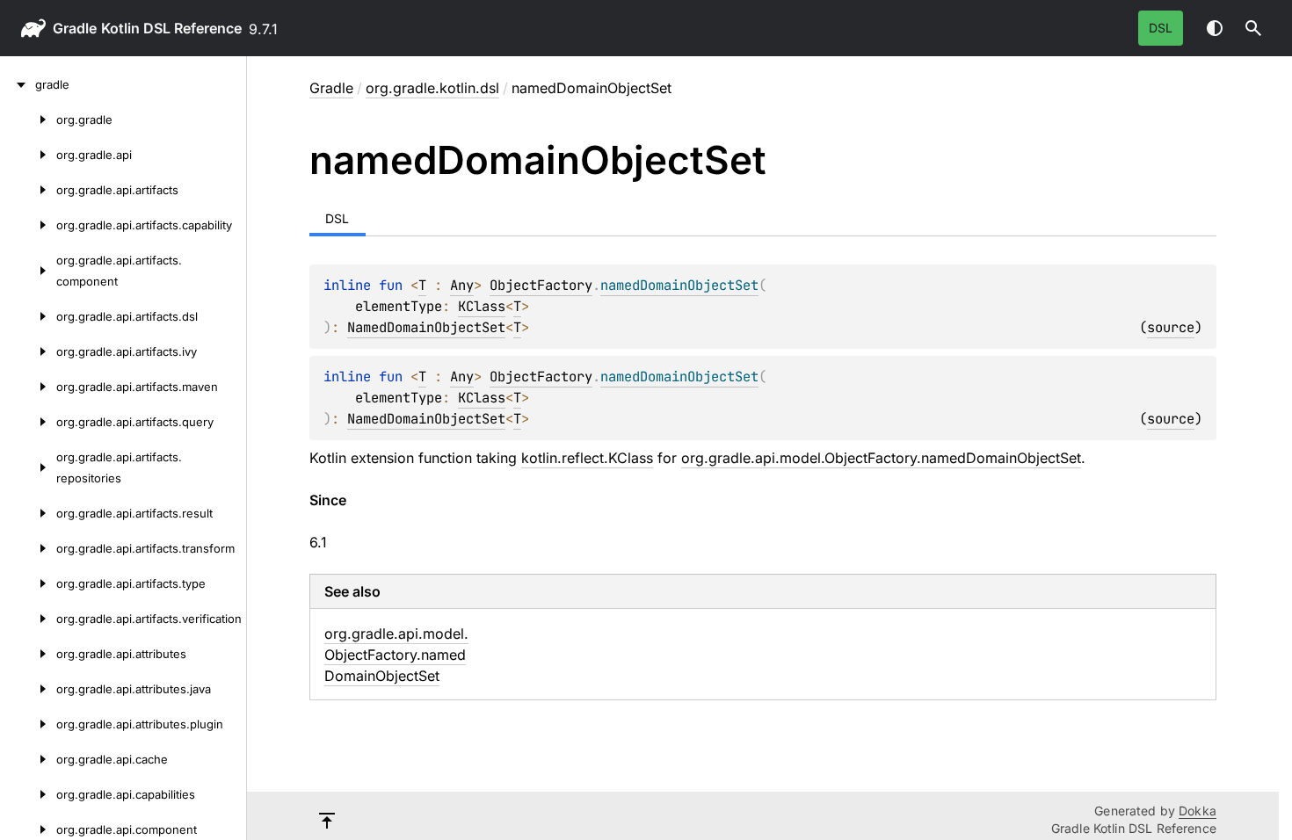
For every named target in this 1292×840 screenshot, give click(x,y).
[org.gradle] (28, 119)
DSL (1160, 27)
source (1170, 327)
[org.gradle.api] (28, 154)
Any (462, 285)
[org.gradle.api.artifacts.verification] (28, 618)
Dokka (1197, 810)
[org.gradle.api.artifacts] (28, 189)
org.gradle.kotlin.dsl (432, 88)
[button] (1253, 28)
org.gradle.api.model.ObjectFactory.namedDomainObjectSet (881, 458)
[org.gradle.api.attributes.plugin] (28, 724)
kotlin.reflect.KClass (587, 458)
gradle (75, 28)
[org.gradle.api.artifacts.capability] (28, 225)
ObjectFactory (541, 285)
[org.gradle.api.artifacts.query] (28, 421)
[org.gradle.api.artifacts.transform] (28, 548)
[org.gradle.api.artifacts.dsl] (28, 316)
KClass (481, 306)
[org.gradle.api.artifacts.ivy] (28, 351)
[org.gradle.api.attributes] (28, 653)
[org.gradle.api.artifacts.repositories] (28, 467)
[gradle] (17, 84)
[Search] (1253, 28)
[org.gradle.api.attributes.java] (28, 688)
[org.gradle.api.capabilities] (28, 794)
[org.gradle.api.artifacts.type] (28, 583)
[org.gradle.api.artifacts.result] (28, 513)
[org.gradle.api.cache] (28, 759)
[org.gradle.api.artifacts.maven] (28, 386)
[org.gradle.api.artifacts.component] (28, 271)
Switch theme (1214, 28)
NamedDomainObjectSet (426, 327)
